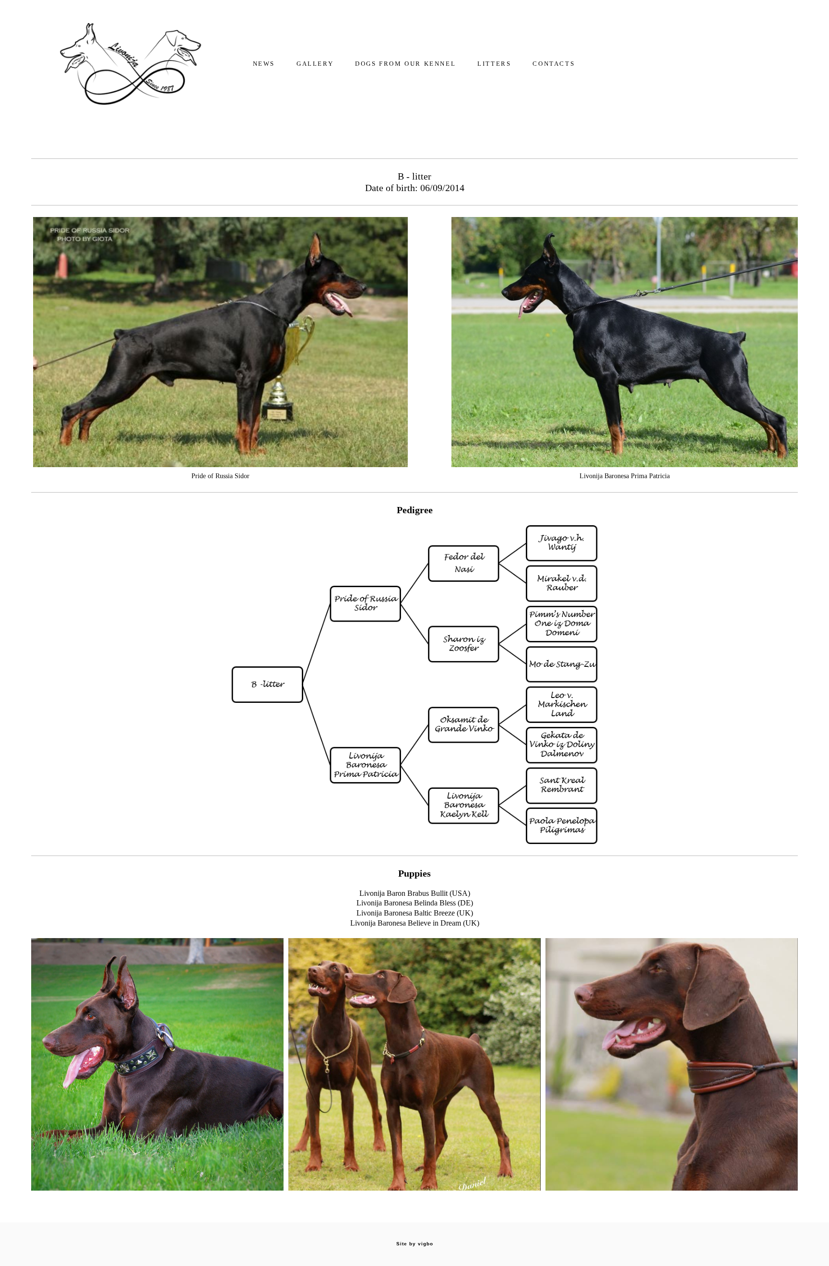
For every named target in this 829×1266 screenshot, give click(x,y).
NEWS (264, 63)
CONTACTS (554, 63)
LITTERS (494, 63)
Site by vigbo (414, 1244)
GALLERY (314, 63)
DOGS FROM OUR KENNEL (405, 63)
